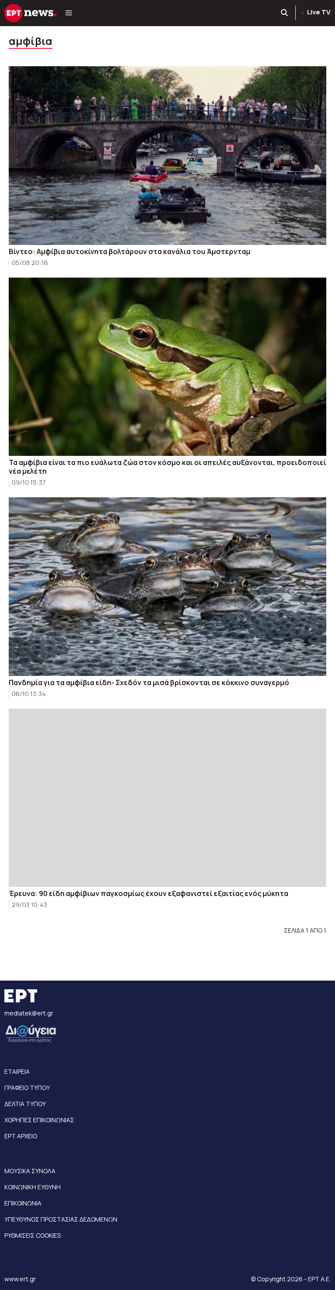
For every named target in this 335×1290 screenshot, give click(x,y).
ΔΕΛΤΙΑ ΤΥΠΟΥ (25, 1104)
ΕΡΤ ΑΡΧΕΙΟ (20, 1136)
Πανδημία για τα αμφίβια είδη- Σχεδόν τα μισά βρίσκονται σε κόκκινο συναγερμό (149, 682)
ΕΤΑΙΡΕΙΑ (17, 1071)
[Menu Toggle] (69, 13)
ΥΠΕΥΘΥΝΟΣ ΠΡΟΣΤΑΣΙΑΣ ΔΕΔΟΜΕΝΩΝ (60, 1219)
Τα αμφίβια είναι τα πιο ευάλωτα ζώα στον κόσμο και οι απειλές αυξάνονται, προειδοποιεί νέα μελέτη (167, 467)
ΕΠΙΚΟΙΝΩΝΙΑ (22, 1203)
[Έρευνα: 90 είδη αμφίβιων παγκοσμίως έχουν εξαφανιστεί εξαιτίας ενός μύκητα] (167, 798)
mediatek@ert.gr (28, 1013)
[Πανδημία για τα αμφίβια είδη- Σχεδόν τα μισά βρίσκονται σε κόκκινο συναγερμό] (167, 586)
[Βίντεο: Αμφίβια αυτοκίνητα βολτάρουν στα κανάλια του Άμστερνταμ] (167, 155)
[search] (285, 13)
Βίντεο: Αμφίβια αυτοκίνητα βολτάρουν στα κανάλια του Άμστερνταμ (129, 251)
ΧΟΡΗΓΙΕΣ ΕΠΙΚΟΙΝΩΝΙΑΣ (39, 1120)
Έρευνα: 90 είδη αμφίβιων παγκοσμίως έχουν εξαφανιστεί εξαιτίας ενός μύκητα (148, 893)
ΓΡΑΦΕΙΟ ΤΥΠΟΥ (27, 1087)
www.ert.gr (20, 1279)
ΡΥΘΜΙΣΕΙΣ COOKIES (32, 1235)
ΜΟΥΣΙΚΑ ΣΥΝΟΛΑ (29, 1171)
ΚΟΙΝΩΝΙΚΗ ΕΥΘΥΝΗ (32, 1187)
